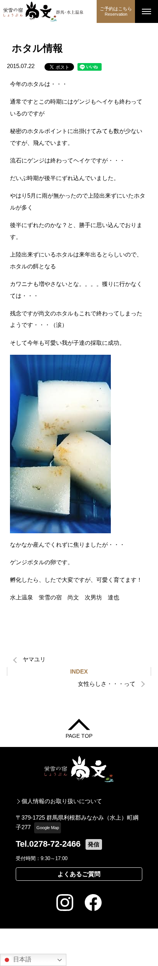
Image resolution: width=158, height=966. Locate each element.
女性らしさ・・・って (106, 683)
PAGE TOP (79, 736)
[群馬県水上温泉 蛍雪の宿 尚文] (48, 11)
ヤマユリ (34, 659)
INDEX (79, 671)
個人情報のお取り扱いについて (61, 801)
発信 (93, 844)
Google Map (47, 827)
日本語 (21, 959)
